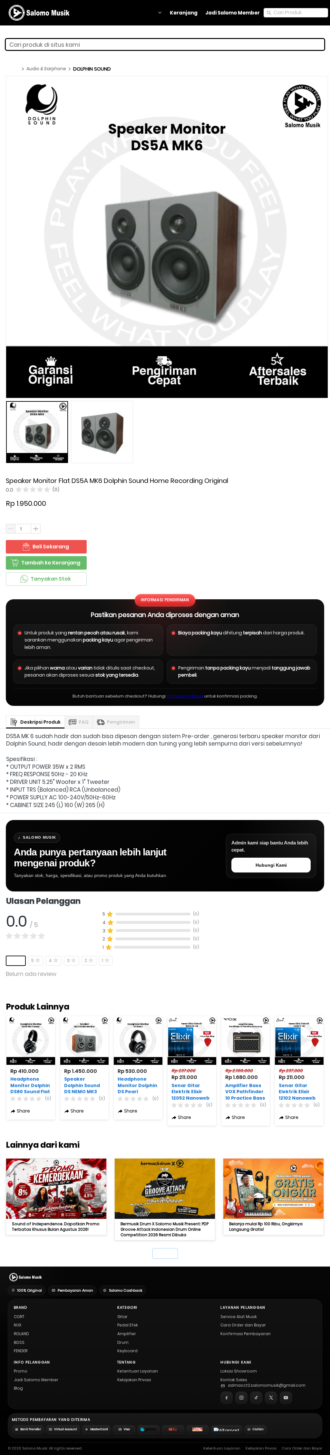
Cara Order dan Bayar (243, 1325)
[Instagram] (241, 1398)
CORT (19, 1316)
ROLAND (21, 1333)
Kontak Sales (233, 1380)
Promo (20, 1371)
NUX (17, 1325)
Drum (123, 1342)
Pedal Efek (127, 1325)
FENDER (20, 1351)
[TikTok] (256, 1398)
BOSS (19, 1342)
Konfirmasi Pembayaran (245, 1333)
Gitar (122, 1316)
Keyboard (127, 1351)
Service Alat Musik (238, 1316)
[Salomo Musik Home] (25, 1277)
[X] (271, 1398)
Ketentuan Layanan (137, 1371)
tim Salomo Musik (185, 696)
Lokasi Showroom (238, 1371)
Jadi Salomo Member (36, 1380)
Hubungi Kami (271, 865)
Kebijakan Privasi (134, 1380)
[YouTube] (286, 1398)
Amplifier (126, 1333)
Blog (18, 1388)
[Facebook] (226, 1398)
